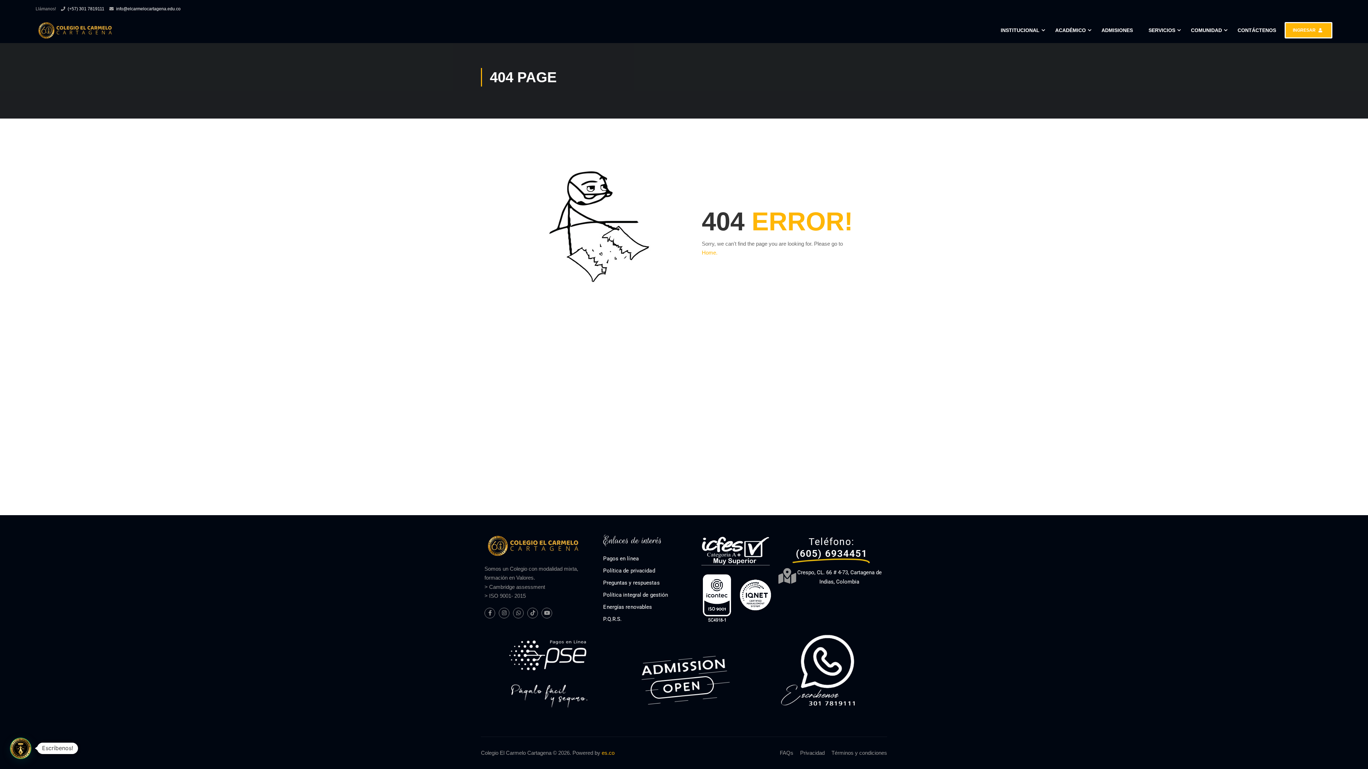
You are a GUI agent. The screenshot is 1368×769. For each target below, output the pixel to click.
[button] (20, 748)
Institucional (1020, 30)
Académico (1070, 30)
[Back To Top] (1354, 756)
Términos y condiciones (859, 753)
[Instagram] (504, 613)
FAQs (786, 753)
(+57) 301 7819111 (86, 8)
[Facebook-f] (489, 613)
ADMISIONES (1117, 30)
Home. (709, 253)
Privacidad (812, 753)
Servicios (1162, 30)
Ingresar (1304, 30)
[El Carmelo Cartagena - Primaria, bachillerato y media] (75, 30)
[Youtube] (547, 613)
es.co (608, 753)
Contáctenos (1257, 30)
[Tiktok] (532, 613)
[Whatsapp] (518, 613)
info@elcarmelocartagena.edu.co (148, 8)
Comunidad (1206, 30)
